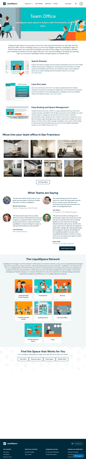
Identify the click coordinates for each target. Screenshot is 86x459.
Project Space (49, 359)
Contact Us (78, 443)
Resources (48, 3)
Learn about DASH (55, 94)
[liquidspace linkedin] (72, 443)
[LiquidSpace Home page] (10, 3)
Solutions (28, 3)
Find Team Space (36, 73)
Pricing (55, 3)
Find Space (6, 454)
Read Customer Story (67, 248)
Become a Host (7, 457)
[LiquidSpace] (10, 443)
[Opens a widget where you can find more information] (78, 456)
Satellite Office (62, 359)
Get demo (68, 3)
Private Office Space (51, 454)
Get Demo (6, 452)
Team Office (23, 359)
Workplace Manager (73, 452)
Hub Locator (28, 454)
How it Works (39, 3)
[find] (76, 3)
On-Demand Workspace (52, 452)
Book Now (54, 125)
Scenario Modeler (29, 452)
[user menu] (81, 3)
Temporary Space (36, 359)
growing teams (60, 264)
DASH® (50, 88)
